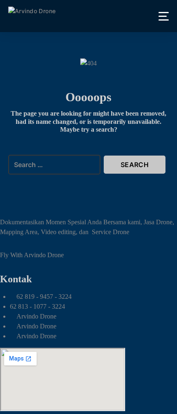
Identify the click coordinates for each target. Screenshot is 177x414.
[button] (163, 16)
